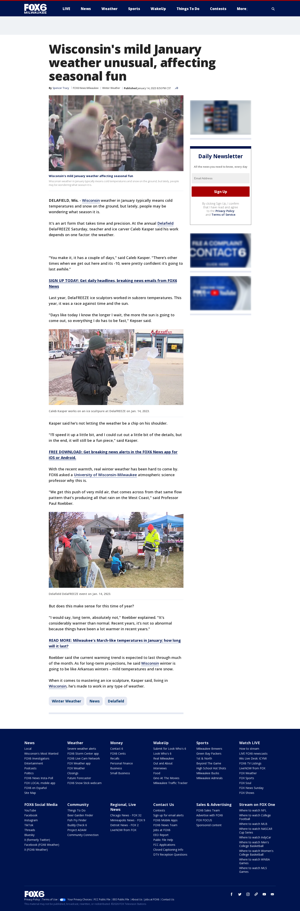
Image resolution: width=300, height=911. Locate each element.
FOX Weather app (79, 763)
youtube (264, 894)
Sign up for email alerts (168, 815)
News (94, 701)
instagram (248, 894)
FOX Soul (245, 783)
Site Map (30, 793)
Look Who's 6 (162, 753)
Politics (29, 773)
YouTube (30, 810)
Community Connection (83, 835)
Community (78, 804)
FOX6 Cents (118, 753)
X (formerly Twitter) (37, 840)
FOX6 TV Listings (250, 763)
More (241, 8)
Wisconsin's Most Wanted (41, 753)
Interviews (160, 768)
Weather (75, 742)
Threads (29, 830)
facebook (231, 894)
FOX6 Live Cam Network (83, 758)
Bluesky (29, 835)
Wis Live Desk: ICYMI (253, 758)
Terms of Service (223, 215)
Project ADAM (76, 830)
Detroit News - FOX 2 (124, 825)
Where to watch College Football (255, 817)
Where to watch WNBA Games (254, 861)
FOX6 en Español (35, 788)
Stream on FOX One (257, 804)
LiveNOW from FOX (252, 768)
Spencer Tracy (61, 88)
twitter (240, 894)
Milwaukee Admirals (209, 778)
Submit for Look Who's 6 (169, 749)
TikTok (28, 825)
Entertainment (33, 763)
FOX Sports (246, 778)
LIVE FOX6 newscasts (253, 753)
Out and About (163, 763)
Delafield (165, 223)
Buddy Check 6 (77, 825)
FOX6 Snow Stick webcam (84, 783)
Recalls (114, 758)
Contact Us (163, 804)
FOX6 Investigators (36, 758)
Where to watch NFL (253, 810)
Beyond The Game (208, 763)
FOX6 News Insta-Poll (38, 778)
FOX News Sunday (251, 788)
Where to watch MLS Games (253, 870)
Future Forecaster (79, 778)
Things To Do (76, 810)
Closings (72, 773)
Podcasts (30, 768)
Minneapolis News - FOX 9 (127, 820)
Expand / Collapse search (273, 9)
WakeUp (161, 742)
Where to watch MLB (253, 824)
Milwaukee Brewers (209, 749)
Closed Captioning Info (168, 850)
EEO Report (161, 835)
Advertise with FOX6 (209, 815)
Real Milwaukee (163, 758)
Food (156, 773)
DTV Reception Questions (170, 854)
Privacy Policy (225, 211)
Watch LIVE (249, 742)
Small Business (120, 773)
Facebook (30, 815)
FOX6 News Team (165, 825)
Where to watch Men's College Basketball (254, 844)
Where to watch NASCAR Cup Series (255, 830)
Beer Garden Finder (80, 815)
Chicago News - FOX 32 (125, 815)
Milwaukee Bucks (207, 773)
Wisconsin (91, 200)
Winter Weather (111, 88)
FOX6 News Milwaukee (86, 88)
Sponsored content (209, 825)
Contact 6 (116, 749)
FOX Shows (246, 793)
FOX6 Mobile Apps (165, 820)
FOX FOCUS (204, 820)
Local (27, 749)
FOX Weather (76, 768)
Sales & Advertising (214, 804)
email (272, 894)
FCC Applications (164, 845)
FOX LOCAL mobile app (39, 783)
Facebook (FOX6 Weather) (41, 845)
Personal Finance (121, 763)
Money (116, 742)
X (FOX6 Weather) (36, 850)
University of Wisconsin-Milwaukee (105, 474)
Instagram (31, 820)
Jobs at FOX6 (161, 830)
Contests (159, 810)
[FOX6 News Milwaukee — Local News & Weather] (37, 9)
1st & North (204, 758)
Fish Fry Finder (77, 820)
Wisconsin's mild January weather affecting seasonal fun (91, 176)
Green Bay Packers (208, 753)
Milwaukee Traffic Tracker (170, 783)
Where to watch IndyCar (255, 837)
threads (256, 894)
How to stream (249, 749)
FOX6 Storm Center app (83, 753)
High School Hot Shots (211, 768)
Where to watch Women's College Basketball (256, 852)
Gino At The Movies (166, 778)
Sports (202, 742)
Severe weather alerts (81, 749)
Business (116, 768)
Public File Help (163, 840)
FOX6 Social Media (41, 804)
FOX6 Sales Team (208, 810)
